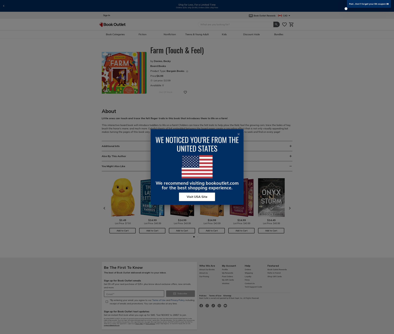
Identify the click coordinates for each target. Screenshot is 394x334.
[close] (238, 134)
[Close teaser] (346, 8)
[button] (369, 4)
